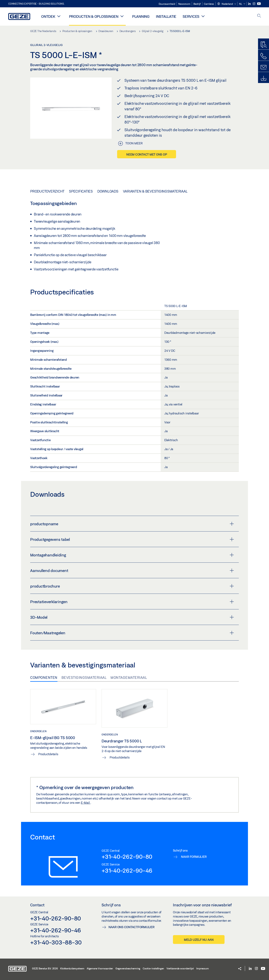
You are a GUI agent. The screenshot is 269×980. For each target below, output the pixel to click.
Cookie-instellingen (153, 968)
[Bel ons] (263, 56)
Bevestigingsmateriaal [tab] (84, 678)
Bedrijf (197, 3)
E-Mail (85, 802)
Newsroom (184, 3)
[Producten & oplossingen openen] (122, 16)
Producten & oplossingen (93, 16)
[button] (226, 4)
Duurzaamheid (167, 3)
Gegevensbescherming (127, 968)
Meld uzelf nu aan (199, 939)
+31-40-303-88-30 (56, 942)
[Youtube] (259, 3)
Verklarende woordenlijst (180, 968)
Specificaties (81, 191)
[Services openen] (203, 16)
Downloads (107, 191)
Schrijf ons (111, 905)
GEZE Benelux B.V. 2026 (45, 968)
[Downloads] (263, 78)
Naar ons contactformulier (131, 927)
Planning (141, 16)
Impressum (202, 968)
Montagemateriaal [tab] (129, 678)
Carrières (209, 3)
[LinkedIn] (249, 3)
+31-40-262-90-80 (127, 856)
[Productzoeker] (263, 44)
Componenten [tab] (43, 678)
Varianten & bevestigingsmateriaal (155, 191)
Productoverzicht (47, 191)
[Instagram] (254, 3)
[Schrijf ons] (263, 67)
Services (191, 16)
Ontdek (48, 16)
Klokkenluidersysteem (72, 968)
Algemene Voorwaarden (100, 968)
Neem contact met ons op (146, 154)
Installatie (166, 16)
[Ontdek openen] (59, 16)
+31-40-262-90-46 (127, 870)
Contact (37, 905)
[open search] (259, 16)
